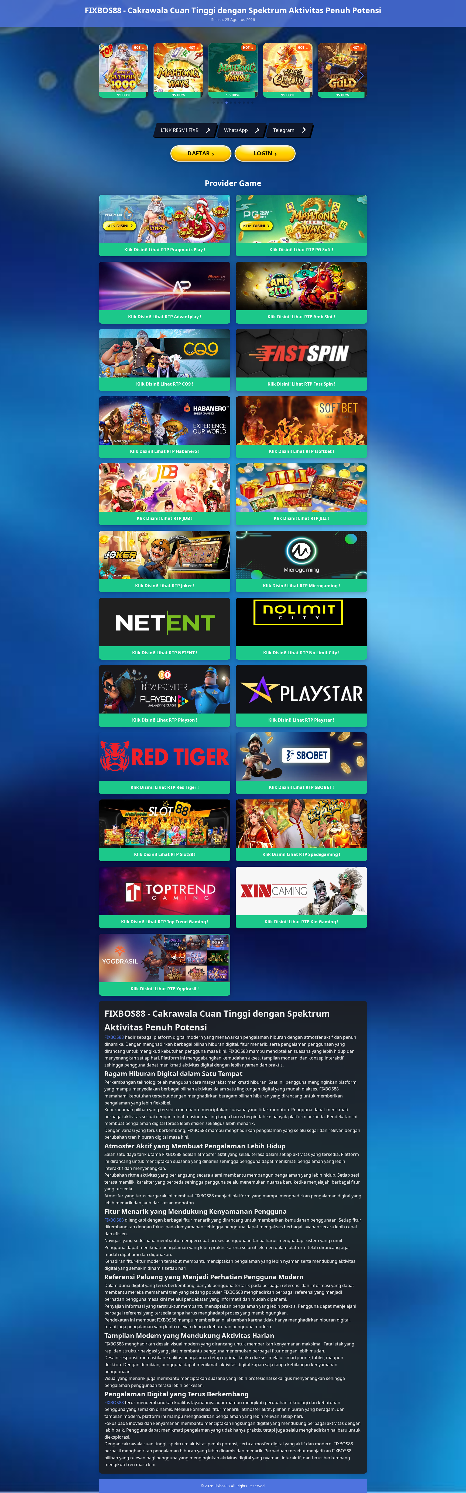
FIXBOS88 (114, 1037)
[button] (214, 103)
